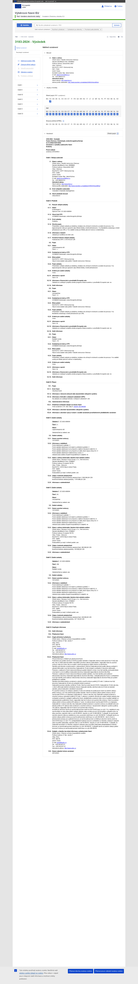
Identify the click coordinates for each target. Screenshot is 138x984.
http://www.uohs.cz (70, 654)
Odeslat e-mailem (26, 72)
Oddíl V (20, 99)
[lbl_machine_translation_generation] (63, 121)
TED (16, 37)
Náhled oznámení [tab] (21, 48)
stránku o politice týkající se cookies (31, 973)
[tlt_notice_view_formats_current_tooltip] (118, 133)
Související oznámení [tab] (22, 52)
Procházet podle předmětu (92, 29)
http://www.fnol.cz (66, 80)
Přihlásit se (108, 6)
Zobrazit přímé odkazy (28, 64)
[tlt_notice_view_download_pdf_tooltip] (47, 114)
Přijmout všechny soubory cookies (80, 971)
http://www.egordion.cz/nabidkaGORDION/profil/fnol (83, 82)
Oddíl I (20, 85)
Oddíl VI (20, 113)
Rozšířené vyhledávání (58, 29)
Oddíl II (20, 90)
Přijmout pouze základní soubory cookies (109, 971)
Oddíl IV (20, 94)
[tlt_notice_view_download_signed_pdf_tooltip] (50, 101)
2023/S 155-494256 (80, 406)
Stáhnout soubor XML (28, 61)
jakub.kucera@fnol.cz (63, 75)
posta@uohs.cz (62, 648)
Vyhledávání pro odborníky (74, 29)
